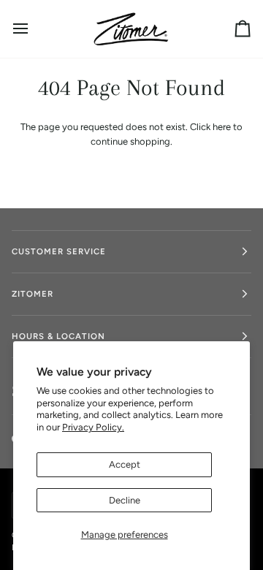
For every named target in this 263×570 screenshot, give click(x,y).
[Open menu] (34, 29)
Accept (124, 464)
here (222, 126)
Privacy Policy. (93, 427)
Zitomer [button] (32, 294)
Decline (124, 500)
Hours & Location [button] (58, 336)
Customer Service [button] (59, 251)
